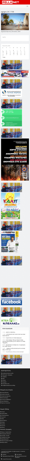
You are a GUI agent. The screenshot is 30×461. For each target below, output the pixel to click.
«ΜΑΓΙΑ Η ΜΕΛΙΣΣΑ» (10, 332)
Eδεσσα (3, 427)
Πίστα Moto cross (5, 383)
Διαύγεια (4, 454)
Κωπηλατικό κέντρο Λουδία (7, 373)
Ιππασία (4, 380)
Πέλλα (3, 418)
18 (6, 53)
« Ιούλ (3, 57)
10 (3, 51)
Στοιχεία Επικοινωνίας (6, 459)
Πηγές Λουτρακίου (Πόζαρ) (7, 440)
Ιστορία (3, 411)
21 (17, 53)
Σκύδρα (3, 422)
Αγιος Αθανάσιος (5, 401)
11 (6, 51)
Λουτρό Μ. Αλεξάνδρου (6, 399)
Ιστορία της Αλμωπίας (6, 396)
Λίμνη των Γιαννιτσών (6, 403)
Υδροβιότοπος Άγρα (6, 437)
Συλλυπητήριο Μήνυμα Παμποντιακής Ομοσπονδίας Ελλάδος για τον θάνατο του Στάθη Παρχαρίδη (13, 341)
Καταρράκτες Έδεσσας (6, 433)
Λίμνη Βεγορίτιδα (5, 439)
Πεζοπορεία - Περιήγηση (7, 375)
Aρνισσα (3, 425)
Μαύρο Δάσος (4, 442)
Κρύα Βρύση (4, 420)
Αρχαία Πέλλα (4, 413)
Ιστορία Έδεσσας (5, 392)
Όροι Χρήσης (19, 454)
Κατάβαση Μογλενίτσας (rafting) (8, 385)
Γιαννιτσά (3, 417)
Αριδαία (3, 424)
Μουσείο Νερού (5, 397)
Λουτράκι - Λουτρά (5, 435)
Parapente (4, 382)
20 (13, 53)
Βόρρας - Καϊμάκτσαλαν (6, 432)
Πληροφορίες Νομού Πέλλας (8, 456)
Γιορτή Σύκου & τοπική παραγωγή (13, 337)
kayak (3, 378)
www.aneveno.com (5, 452)
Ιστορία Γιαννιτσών (5, 394)
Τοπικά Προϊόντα (5, 415)
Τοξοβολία (4, 376)
